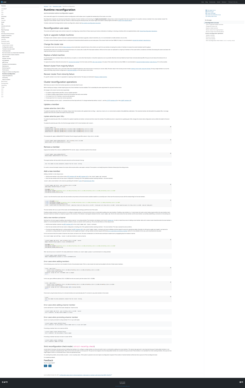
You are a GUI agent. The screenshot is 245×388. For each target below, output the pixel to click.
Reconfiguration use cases (212, 22)
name (80, 181)
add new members (72, 70)
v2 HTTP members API (111, 100)
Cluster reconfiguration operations (214, 33)
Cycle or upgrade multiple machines (214, 24)
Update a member (210, 35)
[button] (224, 2)
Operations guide (57, 6)
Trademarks (124, 386)
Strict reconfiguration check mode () (220, 40)
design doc (110, 220)
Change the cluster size (211, 26)
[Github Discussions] (7, 382)
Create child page (211, 13)
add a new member (97, 62)
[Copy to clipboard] (170, 126)
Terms (116, 386)
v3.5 (50, 6)
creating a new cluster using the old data (140, 68)
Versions (46, 6)
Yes (45, 366)
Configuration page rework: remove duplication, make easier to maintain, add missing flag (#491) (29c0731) (85, 375)
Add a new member (210, 38)
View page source (211, 10)
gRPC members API (83, 176)
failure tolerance (67, 47)
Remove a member (210, 37)
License (128, 386)
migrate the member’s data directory (141, 40)
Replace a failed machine (212, 28)
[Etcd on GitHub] (240, 382)
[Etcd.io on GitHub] (242, 382)
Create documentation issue (214, 14)
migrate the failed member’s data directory (146, 62)
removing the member (74, 62)
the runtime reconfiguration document (91, 23)
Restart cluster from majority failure (214, 30)
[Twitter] (5, 382)
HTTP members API (71, 176)
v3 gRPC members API (125, 100)
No (50, 366)
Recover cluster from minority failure (215, 31)
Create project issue (212, 16)
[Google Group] (3, 382)
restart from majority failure (125, 20)
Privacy (119, 386)
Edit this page (210, 11)
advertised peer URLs (89, 181)
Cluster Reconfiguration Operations (148, 31)
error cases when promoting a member (117, 231)
